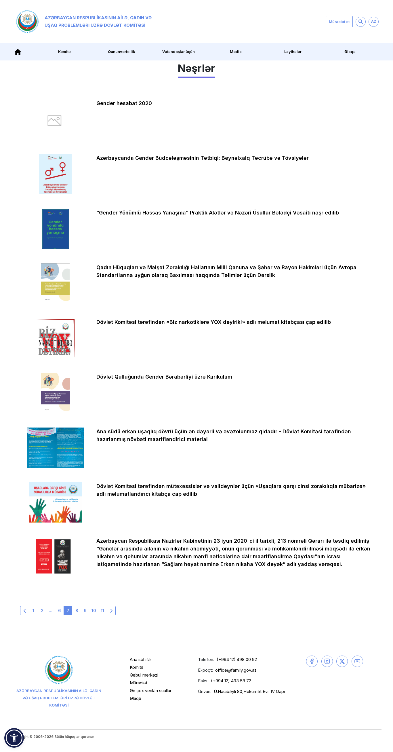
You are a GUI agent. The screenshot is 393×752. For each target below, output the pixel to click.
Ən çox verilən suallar (150, 690)
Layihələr (293, 51)
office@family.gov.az (236, 670)
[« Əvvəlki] (24, 610)
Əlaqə (350, 51)
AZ (373, 21)
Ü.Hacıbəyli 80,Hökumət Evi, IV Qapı (249, 691)
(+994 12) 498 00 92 (237, 659)
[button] (14, 738)
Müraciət (138, 682)
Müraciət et (339, 21)
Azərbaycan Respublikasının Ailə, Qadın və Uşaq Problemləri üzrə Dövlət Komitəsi (98, 21)
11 (102, 610)
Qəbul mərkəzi (144, 675)
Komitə (137, 667)
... (50, 610)
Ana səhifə (140, 659)
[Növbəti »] (111, 610)
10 (93, 610)
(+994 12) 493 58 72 (231, 680)
